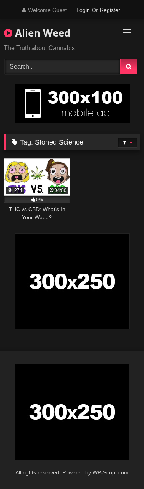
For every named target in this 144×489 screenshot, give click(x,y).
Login (83, 10)
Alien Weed (41, 33)
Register (110, 10)
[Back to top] (120, 466)
